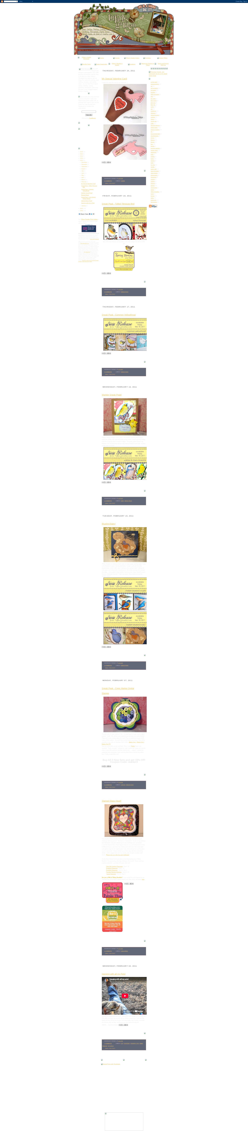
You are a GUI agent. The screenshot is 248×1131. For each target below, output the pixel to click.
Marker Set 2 (140, 742)
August (83, 169)
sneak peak (124, 291)
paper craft (154, 169)
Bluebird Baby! (85, 195)
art (151, 86)
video (152, 198)
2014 (81, 154)
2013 (81, 156)
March (83, 179)
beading (153, 92)
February (84, 181)
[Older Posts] (146, 1060)
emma (141, 1043)
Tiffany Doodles (155, 192)
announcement (155, 84)
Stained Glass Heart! (86, 201)
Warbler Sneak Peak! (86, 193)
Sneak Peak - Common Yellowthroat (87, 190)
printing (153, 179)
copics (123, 784)
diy (152, 131)
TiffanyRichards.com (84, 243)
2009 (81, 210)
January (83, 205)
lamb (152, 163)
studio (152, 190)
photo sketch (154, 173)
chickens (127, 1043)
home (152, 158)
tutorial (153, 196)
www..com (89, 224)
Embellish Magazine (112, 868)
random (153, 183)
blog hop (153, 103)
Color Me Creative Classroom (114, 866)
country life (134, 1043)
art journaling (154, 88)
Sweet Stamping (111, 874)
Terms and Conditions (94, 239)
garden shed (154, 150)
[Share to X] (106, 162)
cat (122, 1043)
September (84, 166)
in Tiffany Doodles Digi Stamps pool (91, 228)
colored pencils (155, 115)
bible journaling (155, 94)
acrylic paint (154, 82)
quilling (153, 181)
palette (153, 167)
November (84, 164)
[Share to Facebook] (108, 162)
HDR (152, 154)
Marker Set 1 (132, 742)
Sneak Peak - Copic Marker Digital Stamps (88, 198)
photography (154, 175)
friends (153, 146)
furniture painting (155, 148)
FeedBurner (92, 118)
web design (154, 202)
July (82, 171)
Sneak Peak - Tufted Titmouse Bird (118, 204)
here (143, 879)
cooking (153, 117)
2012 (81, 158)
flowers (153, 140)
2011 (81, 160)
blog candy (154, 100)
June (82, 173)
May (82, 175)
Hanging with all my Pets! (88, 203)
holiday (153, 156)
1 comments (108, 500)
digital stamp (154, 127)
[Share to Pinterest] (110, 162)
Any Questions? (87, 251)
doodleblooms (155, 136)
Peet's (133, 746)
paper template (155, 171)
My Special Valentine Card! (88, 183)
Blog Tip (153, 105)
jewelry (153, 160)
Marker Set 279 (106, 744)
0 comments (108, 291)
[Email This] (103, 162)
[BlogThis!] (104, 162)
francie (104, 1046)
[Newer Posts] (102, 1060)
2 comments (108, 665)
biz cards (153, 98)
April (82, 177)
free (152, 144)
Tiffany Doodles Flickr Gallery (89, 219)
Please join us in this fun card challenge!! (117, 855)
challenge (124, 951)
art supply (153, 90)
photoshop (154, 177)
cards (123, 180)
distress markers (155, 129)
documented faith (155, 134)
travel (152, 194)
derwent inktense (155, 125)
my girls (111, 1046)
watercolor (154, 200)
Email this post (110, 183)
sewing (153, 185)
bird (122, 500)
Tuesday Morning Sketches (114, 872)
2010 (81, 208)
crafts (152, 123)
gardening (153, 152)
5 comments (108, 180)
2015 (81, 151)
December (84, 162)
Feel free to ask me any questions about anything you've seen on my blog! (88, 261)
